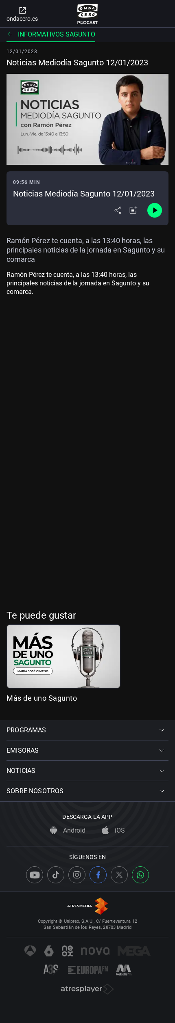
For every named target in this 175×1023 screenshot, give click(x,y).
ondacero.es (22, 18)
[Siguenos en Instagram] (76, 874)
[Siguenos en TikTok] (55, 874)
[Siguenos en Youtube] (34, 874)
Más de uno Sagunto (42, 698)
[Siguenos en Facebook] (98, 874)
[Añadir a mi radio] (133, 210)
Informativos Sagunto (56, 34)
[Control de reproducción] (154, 210)
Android (73, 830)
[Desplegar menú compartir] (117, 210)
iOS (119, 830)
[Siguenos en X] (119, 874)
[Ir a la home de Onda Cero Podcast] (87, 13)
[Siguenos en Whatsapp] (140, 874)
